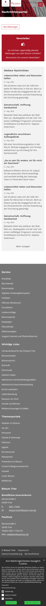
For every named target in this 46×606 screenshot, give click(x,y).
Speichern (11, 602)
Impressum (5, 585)
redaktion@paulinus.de (18, 534)
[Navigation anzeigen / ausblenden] (40, 4)
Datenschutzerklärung (32, 582)
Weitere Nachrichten (16, 70)
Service (6, 272)
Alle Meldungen (10, 26)
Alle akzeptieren (32, 602)
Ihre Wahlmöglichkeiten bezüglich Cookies (23, 562)
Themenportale (11, 416)
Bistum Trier (9, 488)
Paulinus (7, 517)
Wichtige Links (10, 344)
